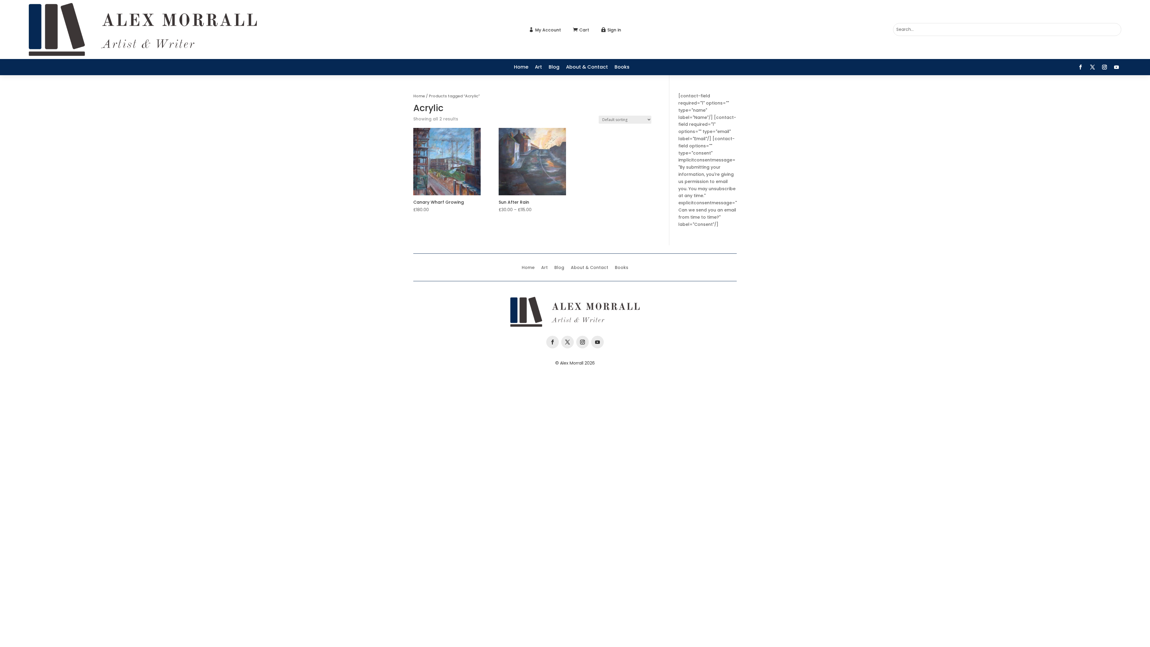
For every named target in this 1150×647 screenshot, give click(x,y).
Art (538, 67)
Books (622, 67)
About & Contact (587, 67)
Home (521, 67)
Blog (554, 67)
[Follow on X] (1092, 67)
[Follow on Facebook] (1080, 67)
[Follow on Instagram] (1104, 67)
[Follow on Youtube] (1116, 67)
